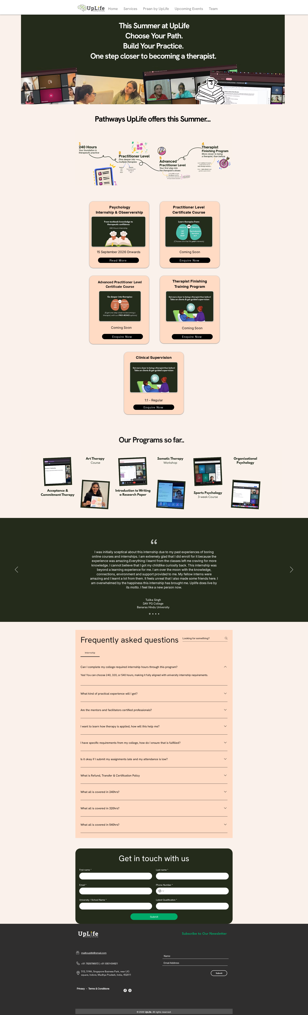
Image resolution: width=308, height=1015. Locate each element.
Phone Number (164, 884)
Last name (162, 869)
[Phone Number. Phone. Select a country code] (161, 891)
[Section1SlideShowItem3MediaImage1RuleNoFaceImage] (155, 613)
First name (85, 869)
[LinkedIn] (130, 990)
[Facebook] (125, 990)
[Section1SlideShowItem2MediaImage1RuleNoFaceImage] (152, 614)
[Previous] (16, 570)
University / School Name (93, 899)
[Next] (291, 570)
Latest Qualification (166, 899)
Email (82, 884)
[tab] (90, 653)
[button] (130, 7)
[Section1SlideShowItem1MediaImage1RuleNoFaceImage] (149, 613)
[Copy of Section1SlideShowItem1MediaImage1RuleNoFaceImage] (158, 613)
